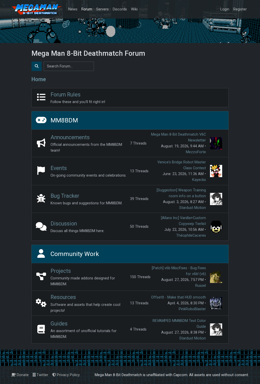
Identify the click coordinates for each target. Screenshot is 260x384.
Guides (59, 323)
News (72, 9)
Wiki (134, 9)
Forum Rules (65, 94)
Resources (63, 297)
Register (240, 9)
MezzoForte (196, 152)
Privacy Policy (68, 375)
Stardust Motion (192, 208)
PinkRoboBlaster (192, 309)
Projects (61, 271)
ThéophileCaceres (191, 235)
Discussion (64, 223)
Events (59, 168)
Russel (200, 285)
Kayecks (199, 180)
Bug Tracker (65, 196)
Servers (102, 9)
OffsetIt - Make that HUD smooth (178, 297)
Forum (87, 9)
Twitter (42, 375)
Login (224, 9)
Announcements (70, 137)
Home (38, 79)
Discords (120, 9)
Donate (22, 375)
